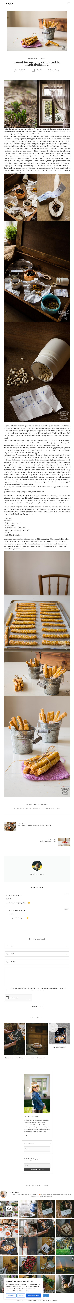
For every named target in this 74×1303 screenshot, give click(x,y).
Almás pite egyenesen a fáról (48, 841)
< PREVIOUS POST (22, 823)
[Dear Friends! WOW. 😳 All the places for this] (9, 1228)
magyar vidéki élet (36, 808)
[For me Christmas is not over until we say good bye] (46, 1246)
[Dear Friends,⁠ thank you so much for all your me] (9, 1265)
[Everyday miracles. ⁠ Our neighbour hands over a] (46, 1265)
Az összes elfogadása (33, 1295)
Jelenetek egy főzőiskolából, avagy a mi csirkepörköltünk (34, 825)
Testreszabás (11, 1295)
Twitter (36, 804)
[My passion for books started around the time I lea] (9, 1246)
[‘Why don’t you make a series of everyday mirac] (28, 1265)
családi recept (24, 808)
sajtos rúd (46, 808)
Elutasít (21, 1295)
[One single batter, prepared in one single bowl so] (28, 1209)
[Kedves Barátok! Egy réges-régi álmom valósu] (28, 1228)
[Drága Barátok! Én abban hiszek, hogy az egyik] (46, 1209)
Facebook (29, 804)
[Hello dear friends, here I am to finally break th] (28, 1246)
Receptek (43, 58)
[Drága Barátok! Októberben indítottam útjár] (9, 1209)
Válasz (66, 894)
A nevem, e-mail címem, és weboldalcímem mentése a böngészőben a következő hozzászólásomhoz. (38, 989)
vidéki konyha (55, 808)
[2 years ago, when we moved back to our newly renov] (46, 1284)
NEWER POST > (52, 839)
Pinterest (44, 804)
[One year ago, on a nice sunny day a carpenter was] (46, 1228)
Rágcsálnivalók (33, 58)
